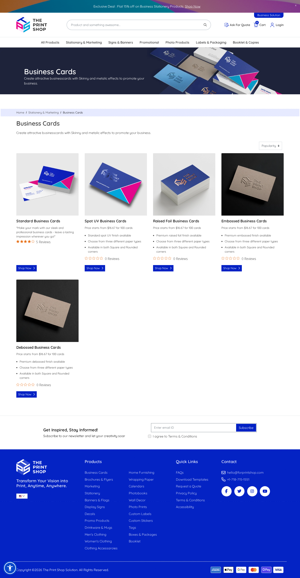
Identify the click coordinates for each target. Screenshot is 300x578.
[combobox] (22, 496)
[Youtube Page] (265, 491)
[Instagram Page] (252, 491)
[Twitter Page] (239, 491)
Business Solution (268, 15)
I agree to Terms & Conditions (175, 436)
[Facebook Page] (226, 491)
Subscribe (246, 428)
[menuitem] (50, 42)
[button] (10, 568)
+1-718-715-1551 (238, 479)
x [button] (295, 5)
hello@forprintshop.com (245, 472)
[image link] (47, 467)
